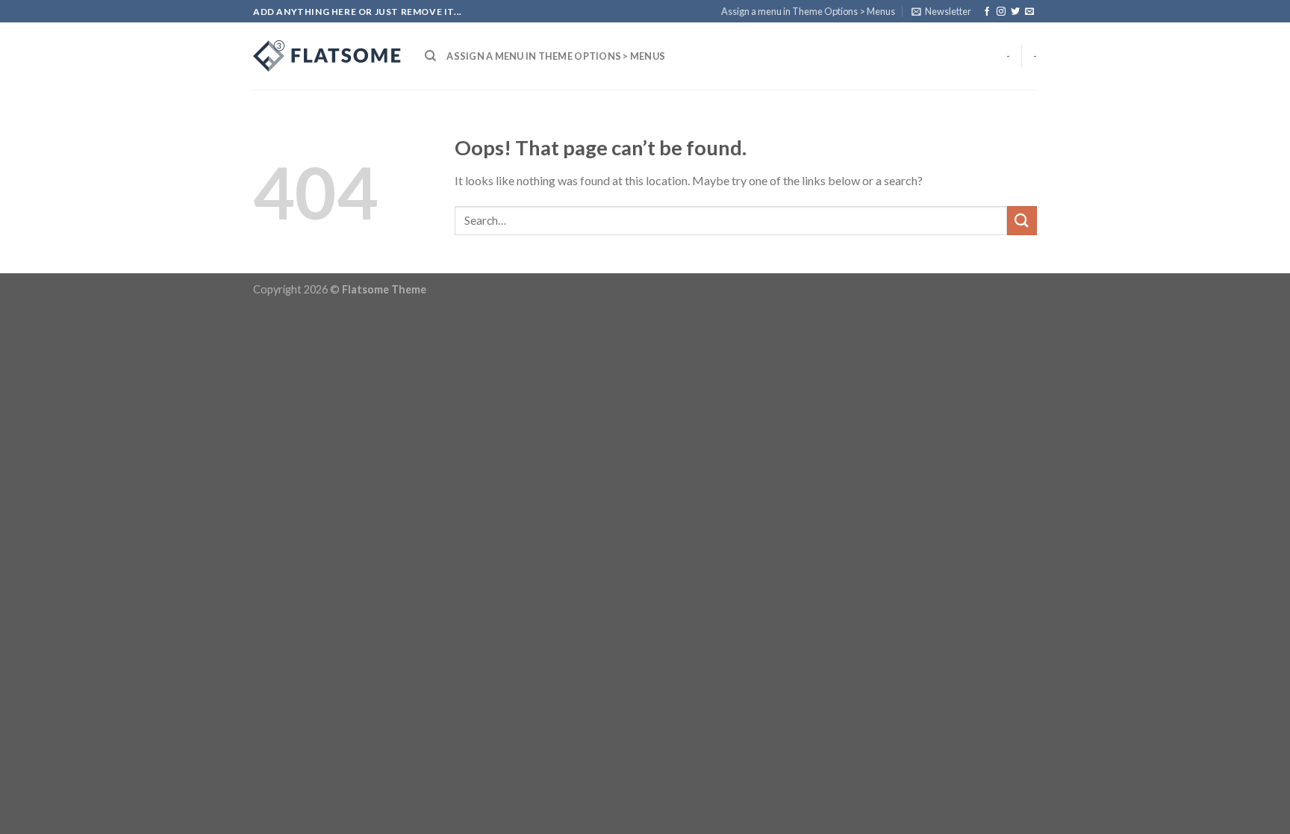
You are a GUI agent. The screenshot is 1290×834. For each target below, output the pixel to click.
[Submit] (1022, 220)
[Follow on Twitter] (1015, 12)
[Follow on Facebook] (986, 12)
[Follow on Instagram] (1001, 12)
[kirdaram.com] (327, 56)
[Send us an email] (1029, 12)
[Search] (430, 56)
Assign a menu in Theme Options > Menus (808, 11)
